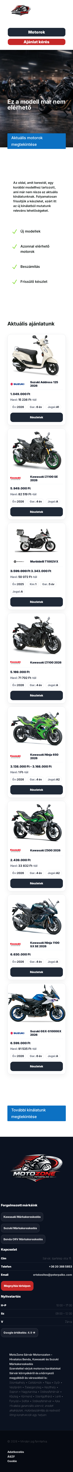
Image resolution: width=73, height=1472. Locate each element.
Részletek (36, 417)
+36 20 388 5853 (60, 1266)
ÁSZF (11, 1456)
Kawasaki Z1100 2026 (46, 662)
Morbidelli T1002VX (44, 561)
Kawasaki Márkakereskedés (22, 1216)
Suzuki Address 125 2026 (44, 383)
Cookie (12, 1461)
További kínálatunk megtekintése (28, 1113)
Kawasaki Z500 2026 (45, 850)
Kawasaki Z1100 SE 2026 (44, 478)
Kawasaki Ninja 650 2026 (44, 756)
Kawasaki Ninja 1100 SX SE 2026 (44, 944)
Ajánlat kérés (36, 42)
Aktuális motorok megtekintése (27, 141)
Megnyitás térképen (17, 1285)
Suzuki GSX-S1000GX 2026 (45, 1033)
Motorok (36, 32)
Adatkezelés (15, 1451)
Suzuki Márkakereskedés (20, 1228)
